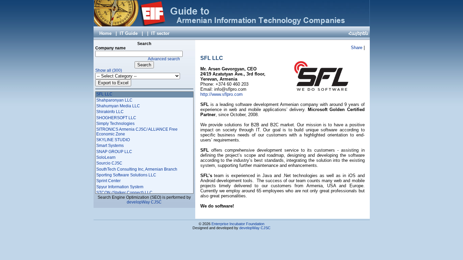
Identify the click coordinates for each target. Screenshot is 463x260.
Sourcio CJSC (109, 163)
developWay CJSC (144, 202)
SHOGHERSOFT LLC (116, 117)
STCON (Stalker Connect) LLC (124, 192)
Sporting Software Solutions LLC (126, 175)
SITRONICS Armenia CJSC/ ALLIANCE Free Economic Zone (137, 131)
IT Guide (129, 33)
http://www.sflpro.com (221, 94)
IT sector (160, 33)
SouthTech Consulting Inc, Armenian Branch (136, 169)
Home (105, 33)
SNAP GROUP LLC (114, 151)
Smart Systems (110, 145)
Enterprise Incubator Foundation (238, 224)
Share (356, 47)
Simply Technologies (115, 123)
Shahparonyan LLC (114, 100)
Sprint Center (108, 180)
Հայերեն (358, 33)
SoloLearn (106, 157)
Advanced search (164, 59)
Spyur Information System (119, 187)
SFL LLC (104, 94)
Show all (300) (108, 70)
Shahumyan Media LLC (118, 106)
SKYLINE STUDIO (113, 139)
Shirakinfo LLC (110, 111)
